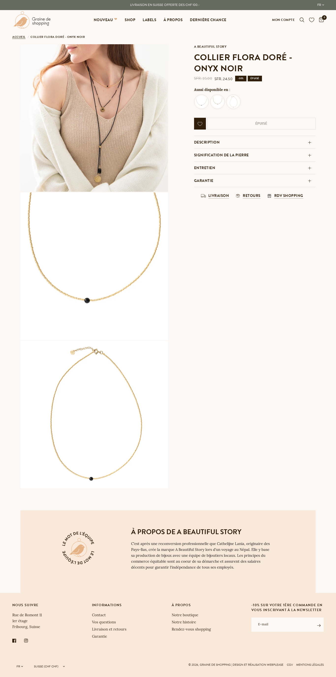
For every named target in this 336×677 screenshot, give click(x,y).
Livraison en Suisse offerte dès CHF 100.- (164, 4)
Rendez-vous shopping (191, 630)
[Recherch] (302, 20)
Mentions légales (310, 664)
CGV (290, 664)
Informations (107, 605)
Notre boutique (185, 615)
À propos (173, 20)
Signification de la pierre (221, 155)
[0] (320, 20)
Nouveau (103, 20)
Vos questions (104, 622)
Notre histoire (184, 622)
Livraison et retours (109, 630)
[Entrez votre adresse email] (319, 625)
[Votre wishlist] (312, 20)
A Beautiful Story (210, 46)
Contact (99, 615)
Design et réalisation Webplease (258, 664)
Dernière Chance (208, 20)
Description (207, 142)
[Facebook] (17, 640)
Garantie (204, 180)
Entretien (204, 168)
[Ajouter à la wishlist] (200, 124)
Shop (130, 20)
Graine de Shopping (215, 664)
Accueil (19, 37)
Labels (149, 20)
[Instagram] (29, 640)
